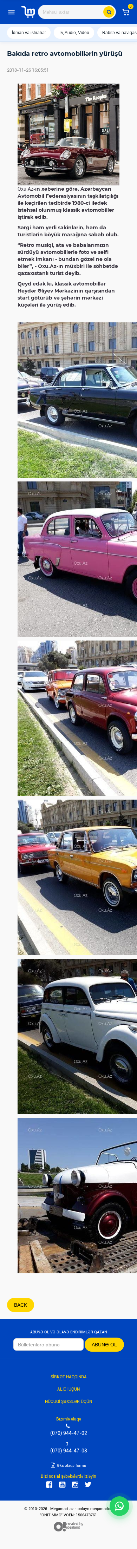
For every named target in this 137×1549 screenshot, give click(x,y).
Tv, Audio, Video (74, 32)
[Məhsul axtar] (109, 12)
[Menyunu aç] (11, 12)
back (20, 1305)
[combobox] (77, 12)
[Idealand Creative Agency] (68, 1526)
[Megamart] (28, 12)
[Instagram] (75, 1485)
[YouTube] (62, 1485)
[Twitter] (88, 1485)
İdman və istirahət (29, 32)
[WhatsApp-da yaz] (119, 1506)
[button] (126, 12)
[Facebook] (49, 1485)
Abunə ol (104, 1344)
